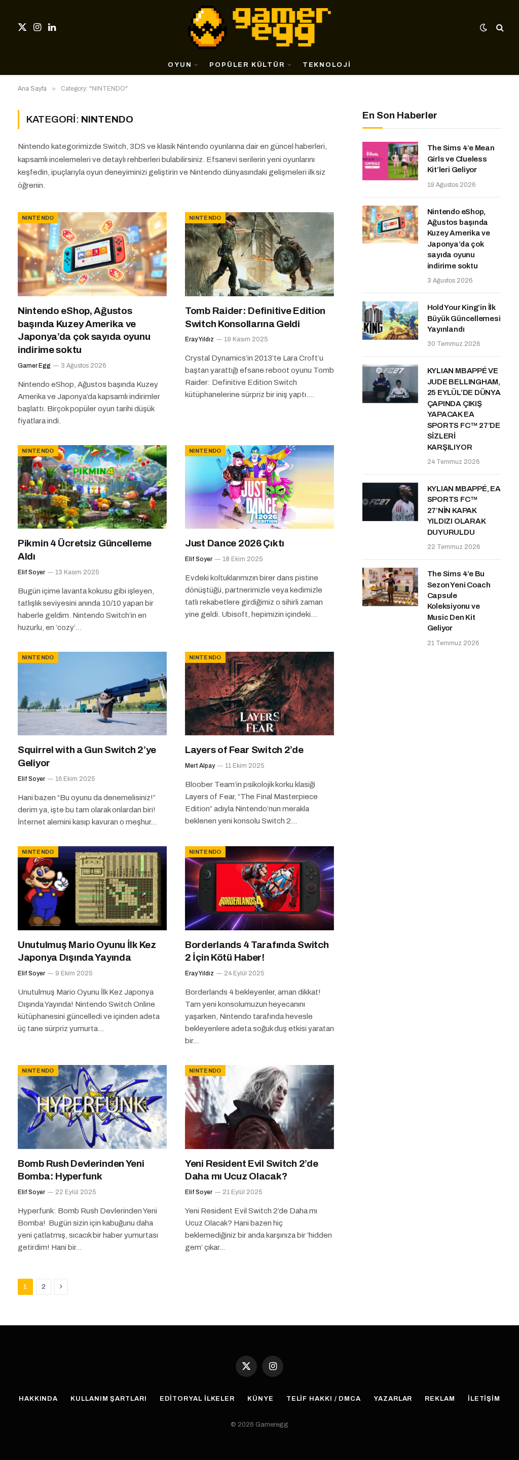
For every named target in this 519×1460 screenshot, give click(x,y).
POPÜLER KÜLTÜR (246, 64)
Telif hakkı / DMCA (323, 1398)
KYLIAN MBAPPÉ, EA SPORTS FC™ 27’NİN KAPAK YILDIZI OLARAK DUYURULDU (464, 510)
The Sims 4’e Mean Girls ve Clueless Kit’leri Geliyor (461, 159)
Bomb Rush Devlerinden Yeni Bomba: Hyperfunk (81, 1170)
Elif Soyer (31, 572)
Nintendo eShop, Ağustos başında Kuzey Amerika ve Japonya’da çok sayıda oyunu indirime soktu (84, 330)
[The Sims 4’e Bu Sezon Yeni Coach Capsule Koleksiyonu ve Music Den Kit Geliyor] (390, 587)
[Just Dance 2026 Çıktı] (259, 487)
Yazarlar (393, 1398)
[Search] (499, 27)
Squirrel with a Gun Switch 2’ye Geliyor (87, 756)
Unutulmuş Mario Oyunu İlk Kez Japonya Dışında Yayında (87, 951)
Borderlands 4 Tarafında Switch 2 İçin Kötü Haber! (256, 951)
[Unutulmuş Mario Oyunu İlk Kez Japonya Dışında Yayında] (92, 888)
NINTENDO (38, 218)
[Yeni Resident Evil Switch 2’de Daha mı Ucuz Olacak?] (259, 1107)
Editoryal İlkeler (197, 1398)
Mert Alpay (200, 765)
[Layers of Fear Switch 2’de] (259, 693)
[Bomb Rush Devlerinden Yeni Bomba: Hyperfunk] (92, 1107)
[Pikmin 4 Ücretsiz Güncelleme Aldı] (92, 487)
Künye (260, 1398)
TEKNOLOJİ (327, 64)
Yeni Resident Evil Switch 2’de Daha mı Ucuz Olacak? (251, 1170)
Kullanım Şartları (108, 1398)
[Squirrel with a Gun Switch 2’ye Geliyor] (92, 693)
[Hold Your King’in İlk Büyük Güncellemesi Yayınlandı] (390, 320)
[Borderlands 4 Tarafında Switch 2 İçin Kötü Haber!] (259, 888)
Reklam (440, 1398)
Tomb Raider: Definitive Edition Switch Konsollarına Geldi (255, 317)
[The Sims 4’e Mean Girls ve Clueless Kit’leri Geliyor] (390, 161)
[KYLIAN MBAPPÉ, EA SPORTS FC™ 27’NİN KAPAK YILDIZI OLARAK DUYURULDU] (390, 502)
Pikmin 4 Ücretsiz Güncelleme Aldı (85, 550)
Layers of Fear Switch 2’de (244, 749)
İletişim (484, 1398)
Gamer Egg (34, 365)
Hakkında (38, 1398)
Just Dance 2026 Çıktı (234, 543)
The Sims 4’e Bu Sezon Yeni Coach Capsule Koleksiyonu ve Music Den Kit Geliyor (459, 601)
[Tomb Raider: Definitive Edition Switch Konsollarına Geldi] (259, 254)
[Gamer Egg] (259, 27)
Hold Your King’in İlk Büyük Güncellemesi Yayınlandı (464, 318)
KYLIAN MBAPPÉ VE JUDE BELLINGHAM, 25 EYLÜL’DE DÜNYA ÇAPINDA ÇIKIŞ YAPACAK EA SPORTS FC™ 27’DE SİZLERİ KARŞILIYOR (464, 409)
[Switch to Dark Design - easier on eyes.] (483, 27)
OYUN (180, 64)
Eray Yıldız (199, 339)
